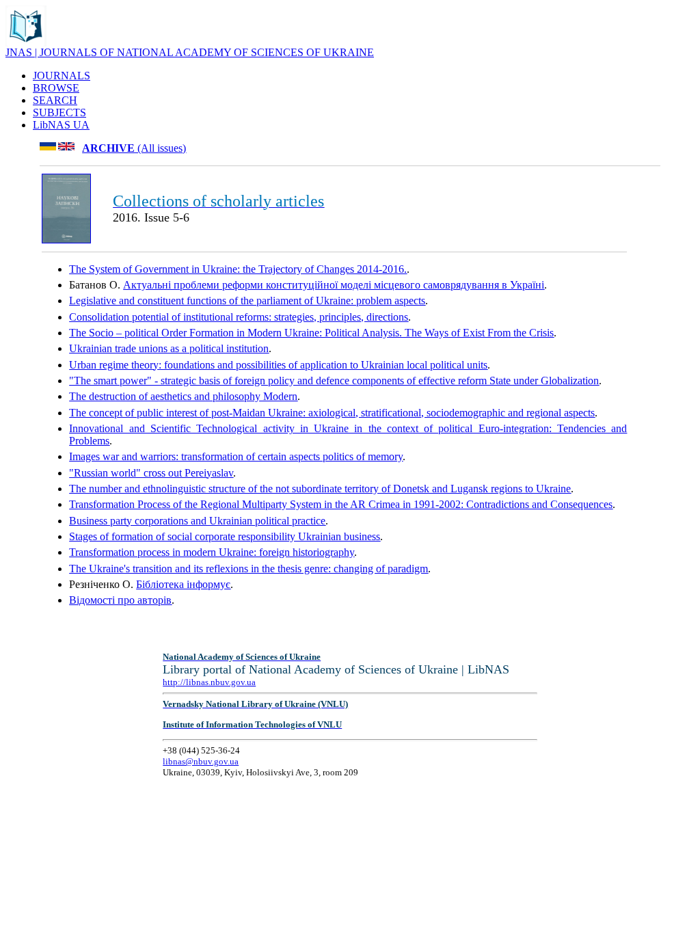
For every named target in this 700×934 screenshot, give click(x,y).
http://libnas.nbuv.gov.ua (209, 682)
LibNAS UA (61, 125)
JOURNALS (61, 75)
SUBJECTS (59, 112)
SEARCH (55, 100)
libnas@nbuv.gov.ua (201, 761)
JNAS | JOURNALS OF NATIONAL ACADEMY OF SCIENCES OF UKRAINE (189, 52)
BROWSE (56, 88)
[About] (25, 43)
